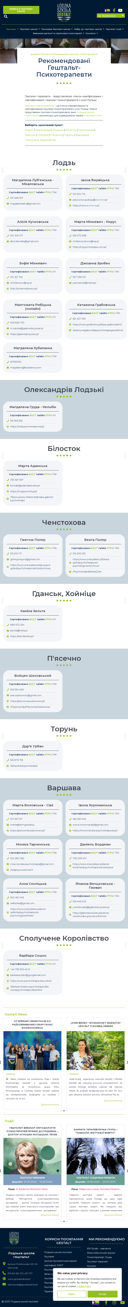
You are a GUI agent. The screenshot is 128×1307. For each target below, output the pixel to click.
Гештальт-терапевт (97, 1261)
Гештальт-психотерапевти (39, 105)
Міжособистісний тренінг (101, 1252)
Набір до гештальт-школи (88, 29)
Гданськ (30, 135)
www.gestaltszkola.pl (19, 1279)
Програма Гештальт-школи (55, 29)
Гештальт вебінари (32, 1177)
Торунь (68, 135)
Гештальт (11, 29)
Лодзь (29, 130)
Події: (9, 1121)
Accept (102, 1294)
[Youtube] (120, 10)
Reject (72, 1294)
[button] (111, 15)
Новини (10, 1074)
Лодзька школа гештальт (58, 1252)
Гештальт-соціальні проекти (95, 1177)
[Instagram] (114, 1302)
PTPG (47, 192)
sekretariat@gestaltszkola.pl (23, 1284)
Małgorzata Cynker (89, 1189)
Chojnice (42, 135)
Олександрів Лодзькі (49, 130)
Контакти (91, 33)
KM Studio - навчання (99, 1248)
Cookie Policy (84, 1286)
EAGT (32, 192)
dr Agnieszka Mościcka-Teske (32, 1189)
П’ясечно (56, 135)
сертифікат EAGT (53, 1265)
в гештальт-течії (92, 115)
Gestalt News (16, 1014)
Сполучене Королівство (40, 140)
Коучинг (91, 1266)
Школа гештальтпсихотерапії (60, 1261)
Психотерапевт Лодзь (99, 1257)
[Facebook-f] (114, 10)
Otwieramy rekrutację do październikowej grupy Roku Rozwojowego (32, 1024)
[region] (87, 1284)
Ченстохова (86, 130)
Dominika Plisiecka (109, 1189)
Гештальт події (113, 29)
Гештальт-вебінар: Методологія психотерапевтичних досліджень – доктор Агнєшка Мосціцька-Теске (32, 1131)
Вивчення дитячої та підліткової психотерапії (57, 33)
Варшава (81, 135)
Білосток (71, 130)
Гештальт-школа (28, 29)
